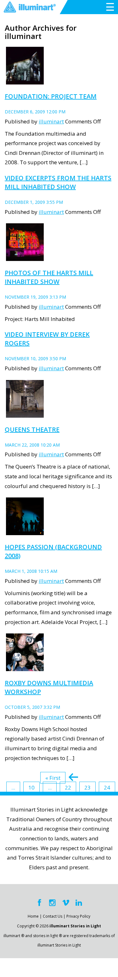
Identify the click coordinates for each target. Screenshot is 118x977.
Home (33, 916)
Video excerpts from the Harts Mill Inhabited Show (58, 182)
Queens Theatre (32, 429)
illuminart (51, 121)
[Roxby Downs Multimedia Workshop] (25, 667)
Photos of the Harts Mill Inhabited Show (49, 277)
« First (52, 777)
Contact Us (52, 916)
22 (68, 787)
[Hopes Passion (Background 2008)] (25, 531)
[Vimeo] (65, 903)
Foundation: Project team (51, 96)
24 (107, 787)
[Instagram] (52, 903)
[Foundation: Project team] (25, 80)
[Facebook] (39, 903)
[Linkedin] (79, 903)
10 (31, 787)
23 (87, 787)
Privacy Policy (78, 916)
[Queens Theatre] (25, 413)
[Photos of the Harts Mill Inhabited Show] (25, 257)
